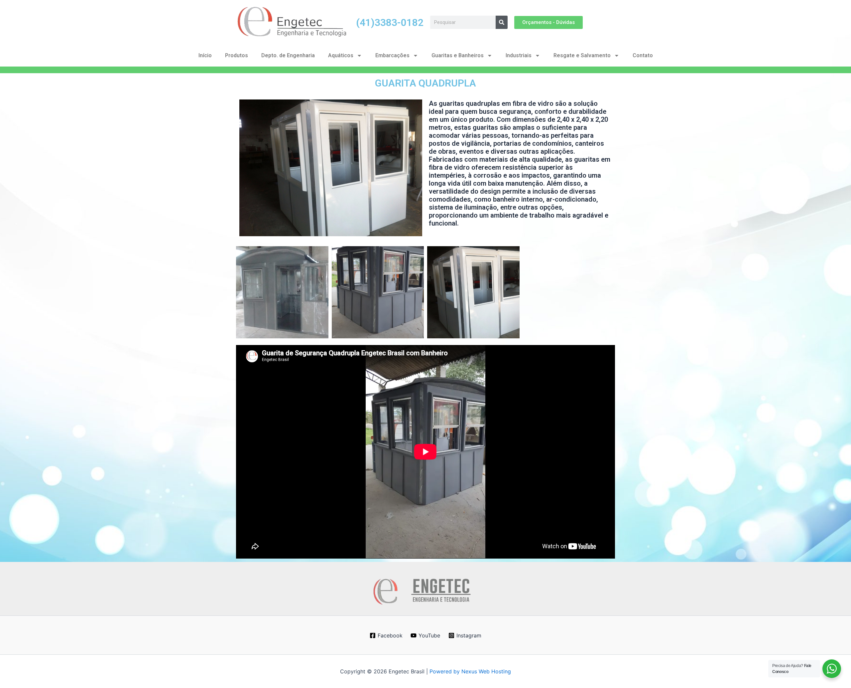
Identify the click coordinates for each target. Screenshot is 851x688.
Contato (643, 55)
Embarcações (392, 55)
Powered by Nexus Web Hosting (470, 671)
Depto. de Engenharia (288, 55)
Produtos (236, 55)
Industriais (519, 55)
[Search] (502, 22)
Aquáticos (340, 55)
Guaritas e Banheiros (457, 55)
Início (205, 55)
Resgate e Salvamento (582, 55)
